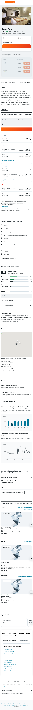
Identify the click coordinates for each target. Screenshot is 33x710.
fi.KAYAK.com (4, 703)
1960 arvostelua (21, 31)
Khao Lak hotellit (8, 660)
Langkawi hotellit (8, 649)
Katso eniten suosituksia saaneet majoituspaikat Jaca (25, 575)
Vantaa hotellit (7, 656)
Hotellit (9, 703)
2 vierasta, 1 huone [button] (8, 42)
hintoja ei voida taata (6, 686)
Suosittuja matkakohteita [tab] (9, 640)
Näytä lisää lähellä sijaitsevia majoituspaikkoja (25, 508)
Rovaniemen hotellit (9, 651)
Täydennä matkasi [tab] (23, 640)
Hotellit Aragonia (6, 705)
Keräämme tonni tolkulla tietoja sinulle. (12, 693)
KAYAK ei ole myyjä (7, 690)
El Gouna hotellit (8, 668)
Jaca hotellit (25, 705)
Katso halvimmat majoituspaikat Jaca (27, 542)
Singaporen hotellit (8, 653)
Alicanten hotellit (8, 658)
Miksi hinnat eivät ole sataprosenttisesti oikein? (14, 696)
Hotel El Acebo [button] (5, 596)
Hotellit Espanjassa (26, 703)
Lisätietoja (5, 206)
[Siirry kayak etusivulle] (10, 2)
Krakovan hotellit (8, 662)
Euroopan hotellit (16, 703)
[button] (2, 2)
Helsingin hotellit (8, 666)
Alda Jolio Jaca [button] (5, 562)
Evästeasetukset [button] (5, 213)
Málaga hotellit (7, 671)
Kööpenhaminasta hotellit (10, 664)
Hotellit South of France (17, 705)
